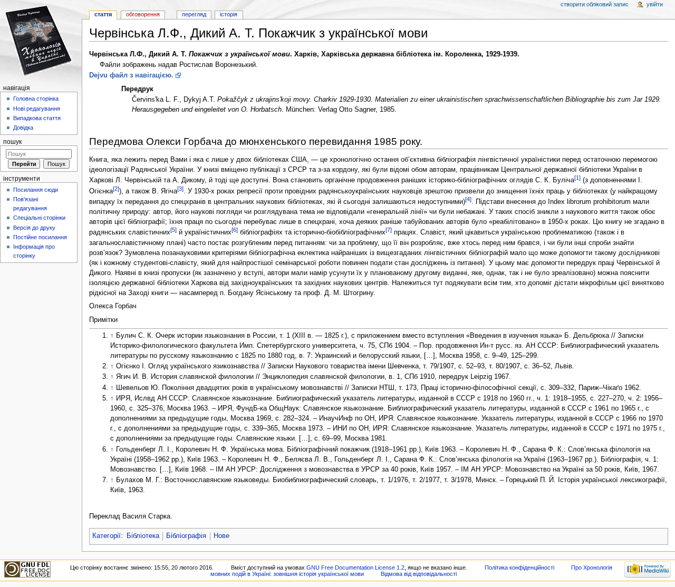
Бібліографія (186, 536)
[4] (468, 199)
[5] (173, 230)
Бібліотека (143, 536)
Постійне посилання (40, 237)
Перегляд (194, 14)
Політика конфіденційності (519, 567)
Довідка (23, 127)
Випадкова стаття (37, 118)
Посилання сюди (35, 190)
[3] (180, 188)
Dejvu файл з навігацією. (131, 75)
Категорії (106, 536)
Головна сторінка (36, 98)
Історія (228, 14)
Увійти (655, 4)
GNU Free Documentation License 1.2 (355, 567)
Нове (221, 536)
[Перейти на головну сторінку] (41, 41)
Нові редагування (36, 108)
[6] (235, 230)
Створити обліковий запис (595, 4)
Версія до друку (34, 227)
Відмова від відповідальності (419, 574)
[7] (388, 230)
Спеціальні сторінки (39, 217)
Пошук (12, 142)
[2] (116, 188)
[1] (577, 177)
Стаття (103, 14)
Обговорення (143, 14)
